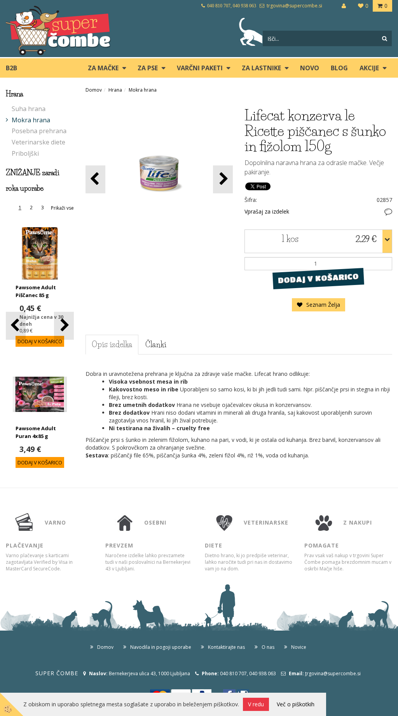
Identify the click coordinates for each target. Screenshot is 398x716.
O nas (268, 647)
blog (339, 68)
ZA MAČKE (103, 68)
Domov (94, 90)
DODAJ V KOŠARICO (318, 278)
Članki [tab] (155, 344)
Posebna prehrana (39, 131)
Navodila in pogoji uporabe (160, 647)
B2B (11, 68)
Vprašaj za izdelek (266, 211)
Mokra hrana (31, 120)
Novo (309, 68)
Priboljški (25, 153)
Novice (298, 647)
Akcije (369, 68)
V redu (256, 704)
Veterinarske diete (38, 142)
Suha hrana (28, 108)
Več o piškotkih (295, 704)
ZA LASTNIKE (261, 68)
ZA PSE (148, 68)
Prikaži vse (62, 208)
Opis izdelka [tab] (112, 344)
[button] (64, 325)
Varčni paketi (200, 68)
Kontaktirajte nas (226, 647)
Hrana (115, 90)
